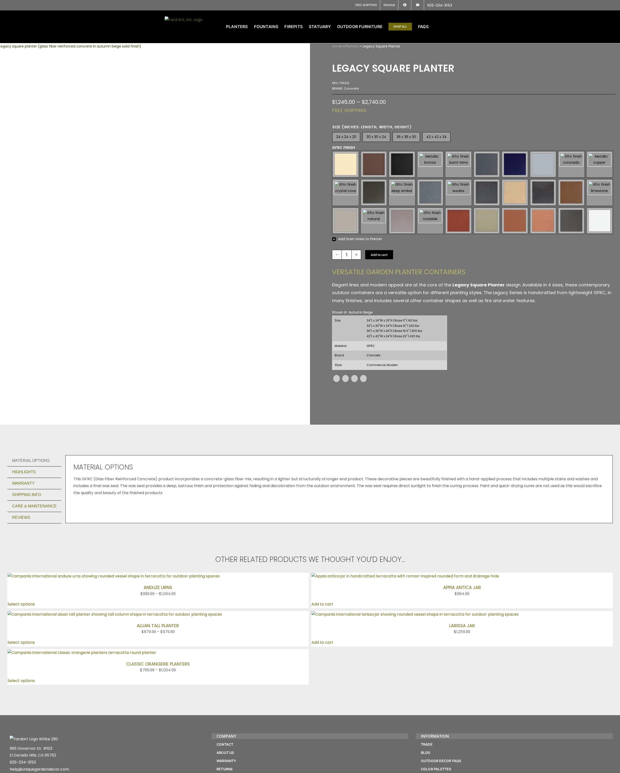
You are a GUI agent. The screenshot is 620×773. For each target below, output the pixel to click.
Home (337, 46)
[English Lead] (430, 192)
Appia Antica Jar (462, 587)
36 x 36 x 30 (406, 136)
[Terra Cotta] (515, 221)
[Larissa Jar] (415, 614)
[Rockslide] (430, 221)
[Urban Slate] (571, 221)
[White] (600, 221)
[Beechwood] (374, 164)
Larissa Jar (462, 626)
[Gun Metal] (543, 192)
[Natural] (374, 221)
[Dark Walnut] (374, 192)
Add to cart (379, 255)
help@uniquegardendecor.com (39, 769)
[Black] (402, 164)
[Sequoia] (458, 221)
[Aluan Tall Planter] (115, 614)
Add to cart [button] (322, 604)
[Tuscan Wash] (543, 221)
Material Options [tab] (31, 461)
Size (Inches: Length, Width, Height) (372, 127)
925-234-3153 (23, 762)
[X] (345, 378)
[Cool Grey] (543, 164)
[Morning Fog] (345, 221)
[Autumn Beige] (345, 164)
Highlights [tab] (24, 472)
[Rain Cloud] (402, 221)
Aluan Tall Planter (158, 626)
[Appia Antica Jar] (405, 576)
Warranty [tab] (23, 483)
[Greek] (515, 192)
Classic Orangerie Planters (158, 664)
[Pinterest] (354, 378)
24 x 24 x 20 (346, 136)
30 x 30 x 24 (376, 136)
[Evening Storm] (487, 192)
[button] (447, 26)
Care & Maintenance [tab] (34, 506)
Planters (352, 46)
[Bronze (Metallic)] (430, 164)
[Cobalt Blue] (515, 164)
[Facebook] (336, 378)
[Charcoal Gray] (487, 164)
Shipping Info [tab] (26, 495)
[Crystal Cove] (345, 192)
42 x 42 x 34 (436, 136)
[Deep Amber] (402, 192)
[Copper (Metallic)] (600, 164)
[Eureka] (458, 192)
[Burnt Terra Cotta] (458, 164)
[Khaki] (571, 192)
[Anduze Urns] (114, 576)
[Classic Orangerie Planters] (82, 652)
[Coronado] (571, 164)
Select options (21, 604)
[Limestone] (600, 192)
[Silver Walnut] (487, 221)
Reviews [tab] (21, 517)
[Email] (363, 378)
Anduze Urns (158, 587)
